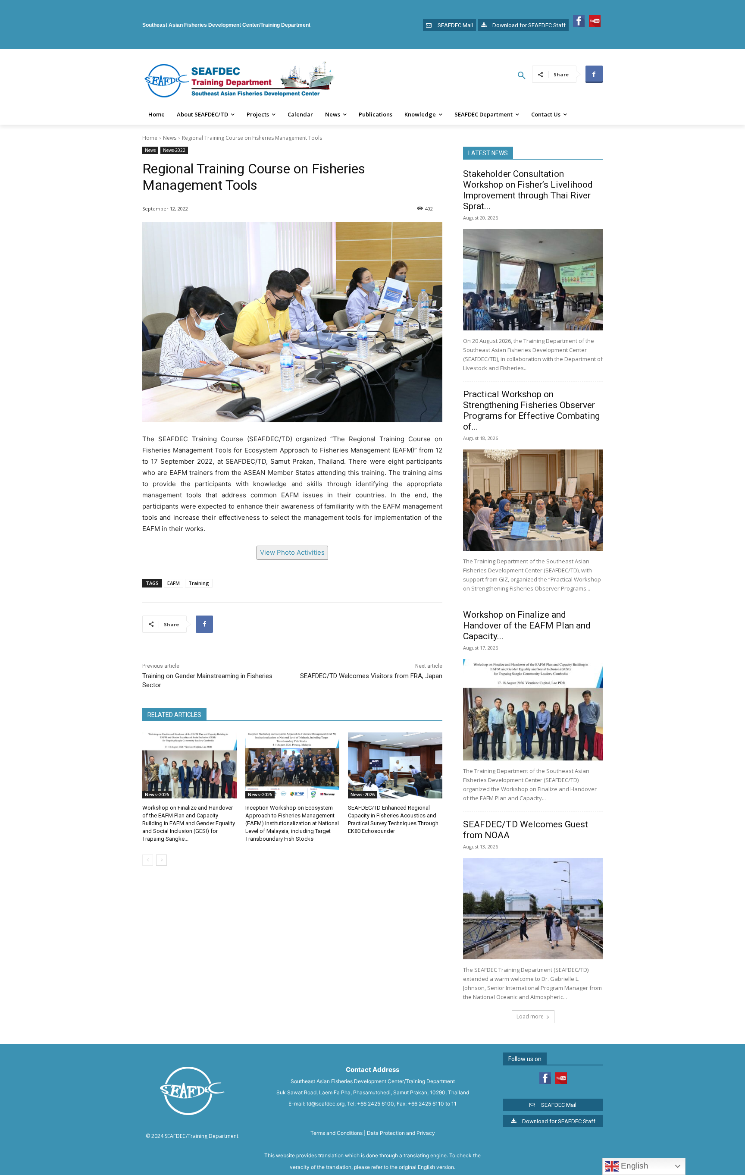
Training (198, 583)
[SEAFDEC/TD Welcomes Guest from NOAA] (533, 908)
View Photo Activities (292, 552)
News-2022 (174, 150)
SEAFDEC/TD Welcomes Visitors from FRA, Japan (371, 676)
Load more (530, 1016)
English (633, 1165)
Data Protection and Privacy (401, 1133)
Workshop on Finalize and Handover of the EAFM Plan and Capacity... (527, 625)
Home (149, 137)
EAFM (173, 583)
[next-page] (161, 860)
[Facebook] (594, 74)
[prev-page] (147, 860)
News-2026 (157, 795)
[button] (521, 76)
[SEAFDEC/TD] (239, 80)
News (169, 137)
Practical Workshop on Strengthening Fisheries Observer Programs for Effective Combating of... (531, 410)
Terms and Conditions (336, 1133)
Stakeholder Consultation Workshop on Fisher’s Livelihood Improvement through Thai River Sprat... (528, 190)
